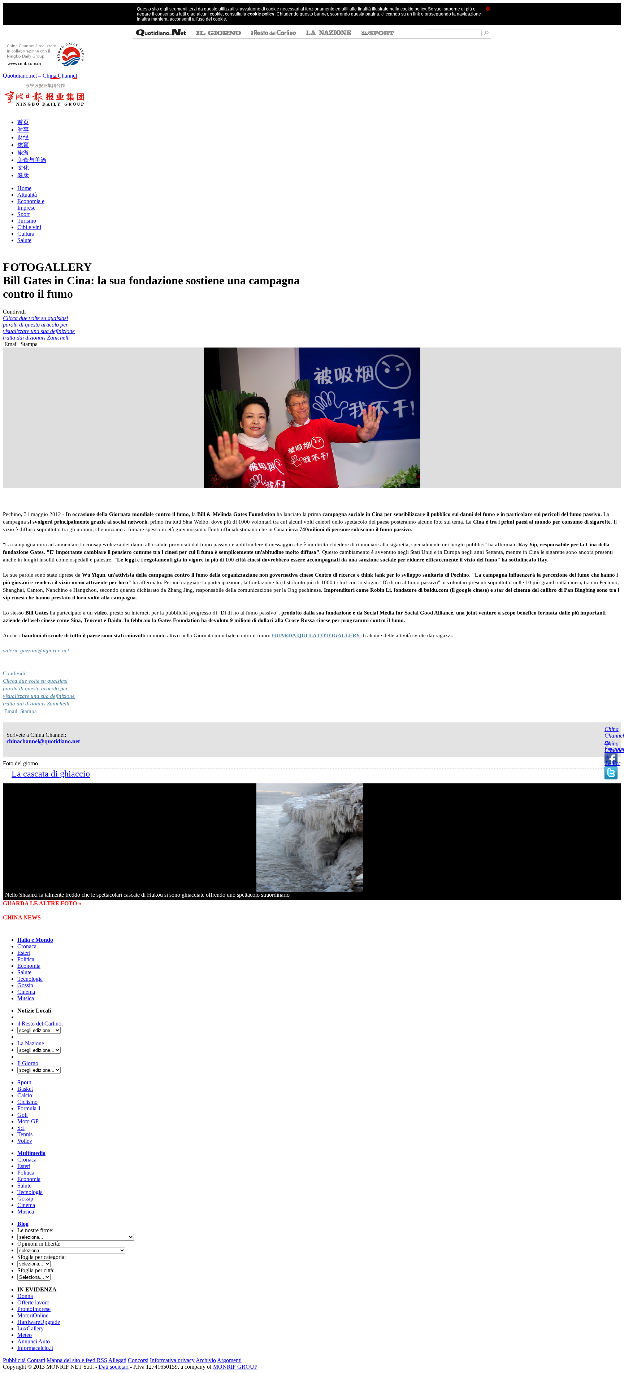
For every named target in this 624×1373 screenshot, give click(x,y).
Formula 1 (29, 1108)
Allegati (117, 1360)
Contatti (36, 1360)
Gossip (25, 985)
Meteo (24, 1335)
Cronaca (26, 946)
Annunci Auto (33, 1341)
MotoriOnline (32, 1315)
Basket (25, 1089)
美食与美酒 (31, 160)
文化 (23, 168)
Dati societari (114, 1367)
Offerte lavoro (33, 1302)
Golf (22, 1115)
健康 (23, 175)
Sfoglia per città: (36, 1270)
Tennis (24, 1134)
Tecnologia (30, 979)
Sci (21, 1128)
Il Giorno (27, 1063)
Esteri (23, 953)
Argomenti (229, 1360)
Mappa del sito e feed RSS (77, 1360)
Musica (25, 998)
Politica (25, 959)
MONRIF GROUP (235, 1367)
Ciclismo (27, 1102)
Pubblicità (14, 1360)
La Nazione (30, 1043)
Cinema (26, 992)
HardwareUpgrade (38, 1322)
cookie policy (260, 14)
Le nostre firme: (35, 1230)
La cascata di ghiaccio (51, 773)
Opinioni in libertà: (38, 1244)
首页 (23, 122)
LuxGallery (30, 1328)
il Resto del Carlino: (40, 1023)
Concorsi (138, 1360)
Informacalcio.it (35, 1348)
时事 (23, 130)
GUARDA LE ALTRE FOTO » (42, 903)
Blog (23, 1224)
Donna (25, 1296)
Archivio (206, 1360)
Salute (24, 972)
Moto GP (28, 1121)
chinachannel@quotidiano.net (43, 741)
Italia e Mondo (35, 940)
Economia (28, 966)
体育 (23, 145)
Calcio (24, 1095)
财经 (23, 137)
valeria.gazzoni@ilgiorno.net (36, 650)
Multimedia (31, 1153)
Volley (24, 1141)
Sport (24, 1082)
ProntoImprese (34, 1309)
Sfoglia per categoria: (41, 1257)
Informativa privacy (172, 1360)
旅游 (23, 152)
